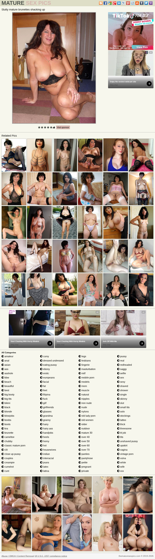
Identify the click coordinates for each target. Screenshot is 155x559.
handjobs (48, 432)
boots (7, 424)
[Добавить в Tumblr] (141, 3)
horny (46, 441)
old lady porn (88, 416)
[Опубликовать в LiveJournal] (123, 3)
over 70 (85, 449)
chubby (8, 441)
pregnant (86, 466)
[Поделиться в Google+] (114, 3)
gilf (44, 403)
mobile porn (87, 377)
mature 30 (86, 432)
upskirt (123, 445)
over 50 (85, 441)
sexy (122, 382)
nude (84, 407)
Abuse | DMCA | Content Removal (18, 556)
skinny (123, 399)
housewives (49, 449)
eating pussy (50, 365)
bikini (7, 403)
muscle (85, 390)
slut (122, 403)
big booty (9, 394)
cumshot (9, 466)
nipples (85, 399)
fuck (45, 399)
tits (121, 437)
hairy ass (48, 428)
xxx (122, 471)
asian (7, 365)
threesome (126, 428)
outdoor (85, 428)
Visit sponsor (63, 127)
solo (122, 411)
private (85, 471)
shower (124, 390)
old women (87, 420)
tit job (123, 432)
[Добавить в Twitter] (146, 3)
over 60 (85, 445)
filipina (46, 394)
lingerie (85, 365)
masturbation (88, 369)
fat (44, 386)
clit (6, 449)
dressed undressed (53, 360)
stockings (125, 416)
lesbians (86, 360)
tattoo (123, 420)
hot (44, 445)
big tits (8, 399)
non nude (86, 403)
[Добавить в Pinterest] (128, 3)
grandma (48, 416)
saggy (123, 369)
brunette (8, 432)
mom (84, 386)
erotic (46, 373)
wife (122, 466)
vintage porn (127, 454)
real (122, 360)
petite (84, 462)
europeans (49, 377)
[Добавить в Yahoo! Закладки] (151, 3)
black (7, 407)
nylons (85, 411)
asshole (8, 373)
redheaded (126, 365)
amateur (8, 356)
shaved (124, 386)
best (6, 390)
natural (85, 394)
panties (85, 454)
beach (7, 382)
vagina (123, 449)
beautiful (9, 386)
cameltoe (9, 437)
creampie (9, 462)
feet (45, 390)
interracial (48, 458)
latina (46, 471)
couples (8, 458)
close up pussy (12, 454)
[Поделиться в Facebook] (105, 3)
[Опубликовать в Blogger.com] (101, 3)
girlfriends (48, 407)
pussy (123, 356)
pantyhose (87, 458)
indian (46, 454)
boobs (7, 420)
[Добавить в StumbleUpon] (137, 3)
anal (6, 360)
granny (47, 420)
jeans (46, 462)
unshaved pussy (129, 441)
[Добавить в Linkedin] (119, 3)
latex (45, 466)
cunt (6, 471)
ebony (46, 369)
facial (46, 382)
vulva (123, 458)
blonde (8, 411)
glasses (47, 411)
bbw (6, 377)
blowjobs (9, 416)
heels (46, 437)
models (85, 382)
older (84, 424)
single (123, 394)
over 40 (85, 437)
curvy (46, 356)
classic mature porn (14, 445)
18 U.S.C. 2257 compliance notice (51, 556)
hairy (45, 424)
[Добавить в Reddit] (132, 3)
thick (122, 424)
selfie (123, 373)
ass (6, 369)
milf (83, 373)
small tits (125, 407)
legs (83, 356)
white (123, 462)
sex (122, 377)
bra (6, 428)
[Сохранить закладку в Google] (110, 3)
